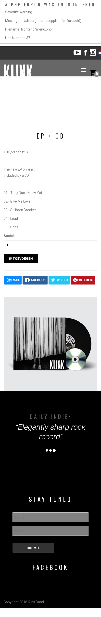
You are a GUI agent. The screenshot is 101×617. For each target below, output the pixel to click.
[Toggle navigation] (83, 70)
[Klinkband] (42, 72)
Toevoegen (22, 258)
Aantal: (9, 236)
